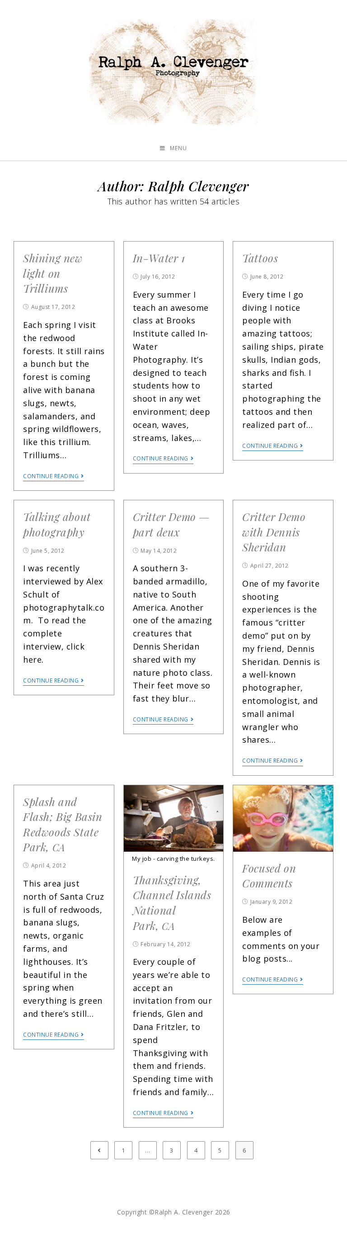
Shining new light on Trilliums (53, 273)
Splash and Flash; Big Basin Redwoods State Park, (63, 824)
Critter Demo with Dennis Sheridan (273, 531)
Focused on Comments (269, 876)
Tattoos (260, 258)
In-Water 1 (159, 258)
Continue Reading (51, 476)
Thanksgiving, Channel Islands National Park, (172, 903)
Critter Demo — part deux (171, 524)
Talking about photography (57, 524)
